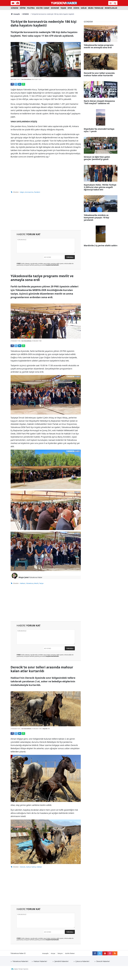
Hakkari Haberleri (40, 961)
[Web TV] (13, 3)
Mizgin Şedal (24, 577)
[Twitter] (16, 84)
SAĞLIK (84, 8)
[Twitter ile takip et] (99, 953)
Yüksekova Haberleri (20, 961)
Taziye (41, 583)
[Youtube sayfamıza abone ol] (104, 953)
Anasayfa (16, 14)
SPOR (70, 8)
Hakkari (22, 583)
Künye (53, 953)
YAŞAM (63, 8)
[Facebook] (12, 84)
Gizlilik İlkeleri (70, 953)
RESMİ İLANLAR (111, 8)
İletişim (60, 953)
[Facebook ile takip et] (94, 953)
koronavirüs (29, 192)
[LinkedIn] (19, 84)
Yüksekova (29, 583)
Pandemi (37, 192)
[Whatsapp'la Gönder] (23, 84)
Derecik (22, 867)
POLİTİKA (31, 8)
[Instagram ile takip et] (109, 953)
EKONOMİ (55, 8)
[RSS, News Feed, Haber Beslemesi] (114, 953)
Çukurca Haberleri (82, 961)
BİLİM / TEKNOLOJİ (95, 8)
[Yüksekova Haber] (64, 3)
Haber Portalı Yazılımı (21, 969)
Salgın (22, 192)
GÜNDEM (14, 8)
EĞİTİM (23, 8)
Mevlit (36, 583)
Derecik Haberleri (103, 961)
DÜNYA (76, 8)
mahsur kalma (31, 867)
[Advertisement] (46, 174)
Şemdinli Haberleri (61, 961)
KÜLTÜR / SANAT (42, 8)
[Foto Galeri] (17, 3)
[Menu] (110, 3)
